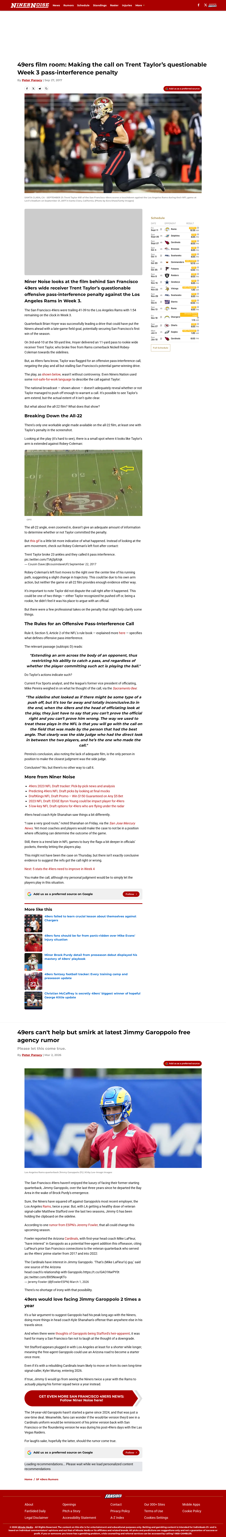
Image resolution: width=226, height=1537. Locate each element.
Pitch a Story (71, 1511)
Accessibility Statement (79, 1518)
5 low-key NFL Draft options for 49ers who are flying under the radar (76, 806)
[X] (205, 5)
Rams (47, 1206)
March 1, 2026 (79, 1282)
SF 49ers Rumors (47, 1479)
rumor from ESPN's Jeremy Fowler (73, 1225)
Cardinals (71, 1238)
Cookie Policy (191, 1511)
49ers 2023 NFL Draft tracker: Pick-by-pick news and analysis (72, 786)
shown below (51, 374)
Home (28, 1479)
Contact (116, 1504)
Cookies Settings (156, 1518)
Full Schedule (160, 347)
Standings (99, 5)
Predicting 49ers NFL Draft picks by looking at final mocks (69, 791)
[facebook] (198, 5)
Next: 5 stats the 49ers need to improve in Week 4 (59, 869)
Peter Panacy (32, 80)
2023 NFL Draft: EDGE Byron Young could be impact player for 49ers (76, 801)
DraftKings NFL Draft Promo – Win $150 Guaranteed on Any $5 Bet (76, 796)
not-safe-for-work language (52, 379)
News (56, 5)
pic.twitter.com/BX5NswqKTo (45, 1277)
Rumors (68, 5)
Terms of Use (153, 1511)
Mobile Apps (191, 1504)
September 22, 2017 (82, 564)
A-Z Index (117, 1518)
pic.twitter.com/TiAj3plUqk (43, 559)
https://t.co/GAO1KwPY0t (101, 1272)
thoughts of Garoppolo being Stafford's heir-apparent (93, 1333)
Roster (114, 5)
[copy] (46, 88)
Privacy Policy (120, 1511)
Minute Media (25, 1527)
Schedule (83, 5)
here (122, 633)
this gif (34, 541)
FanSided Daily (35, 1511)
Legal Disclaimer (36, 1518)
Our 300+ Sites (154, 1504)
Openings (69, 1504)
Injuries (127, 5)
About (29, 1504)
